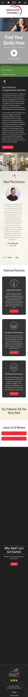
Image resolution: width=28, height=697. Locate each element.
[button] (4, 258)
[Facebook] (11, 680)
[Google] (16, 680)
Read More (13, 245)
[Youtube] (14, 680)
